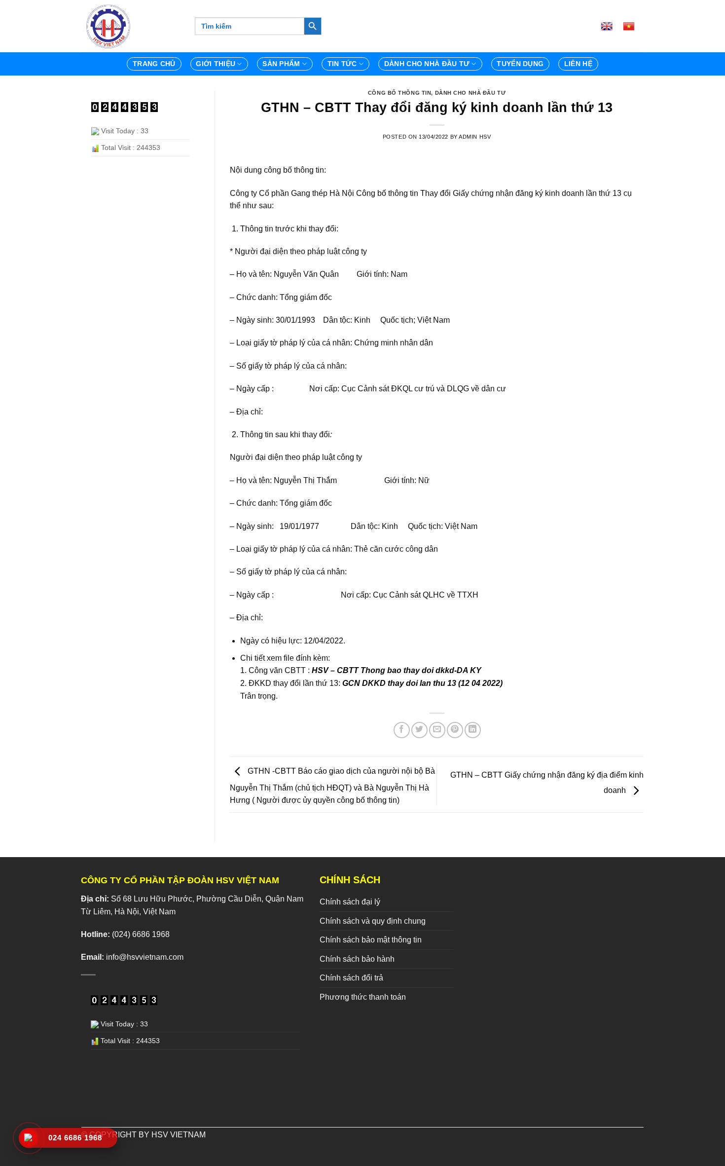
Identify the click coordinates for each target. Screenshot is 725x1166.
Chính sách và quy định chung (373, 921)
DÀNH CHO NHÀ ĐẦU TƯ (427, 64)
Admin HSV (475, 137)
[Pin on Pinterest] (455, 730)
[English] (610, 26)
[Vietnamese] (633, 26)
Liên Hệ (578, 64)
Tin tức (342, 64)
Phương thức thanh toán (363, 997)
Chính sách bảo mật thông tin (371, 940)
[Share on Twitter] (419, 730)
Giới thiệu (215, 64)
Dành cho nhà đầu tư (470, 93)
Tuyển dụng (520, 64)
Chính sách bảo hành (357, 959)
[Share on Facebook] (402, 730)
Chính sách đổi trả (351, 978)
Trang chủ (154, 64)
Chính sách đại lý (350, 902)
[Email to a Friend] (437, 730)
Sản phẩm (281, 64)
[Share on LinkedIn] (473, 730)
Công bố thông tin (400, 93)
